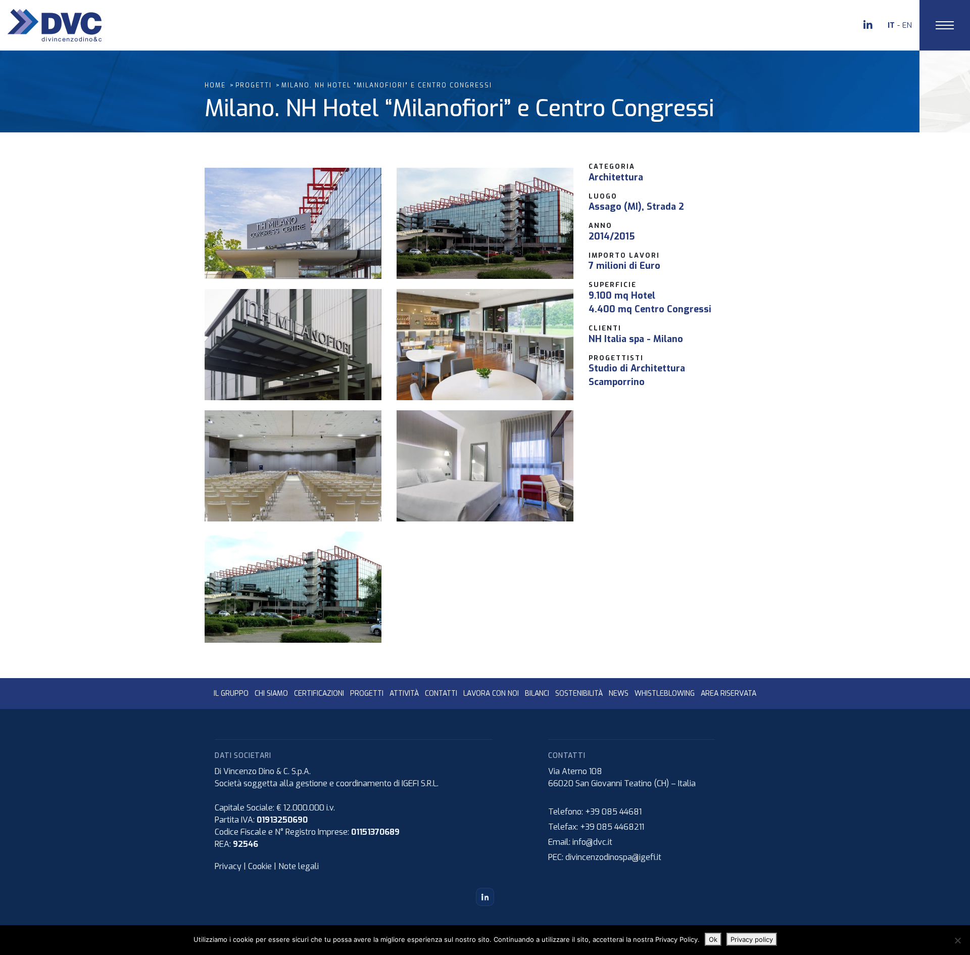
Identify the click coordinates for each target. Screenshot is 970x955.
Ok (713, 939)
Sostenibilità (579, 693)
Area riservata (728, 693)
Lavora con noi (491, 693)
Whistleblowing (665, 693)
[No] (957, 940)
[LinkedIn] (485, 897)
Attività (404, 693)
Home (215, 85)
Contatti (441, 693)
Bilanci (537, 693)
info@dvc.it (592, 842)
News (618, 693)
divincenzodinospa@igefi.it (613, 857)
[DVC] (55, 24)
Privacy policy (752, 939)
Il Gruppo (231, 693)
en (907, 25)
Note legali (298, 866)
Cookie (260, 866)
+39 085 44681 (613, 811)
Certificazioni (319, 693)
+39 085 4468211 (612, 827)
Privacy (228, 866)
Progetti (253, 85)
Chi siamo (271, 693)
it (891, 25)
